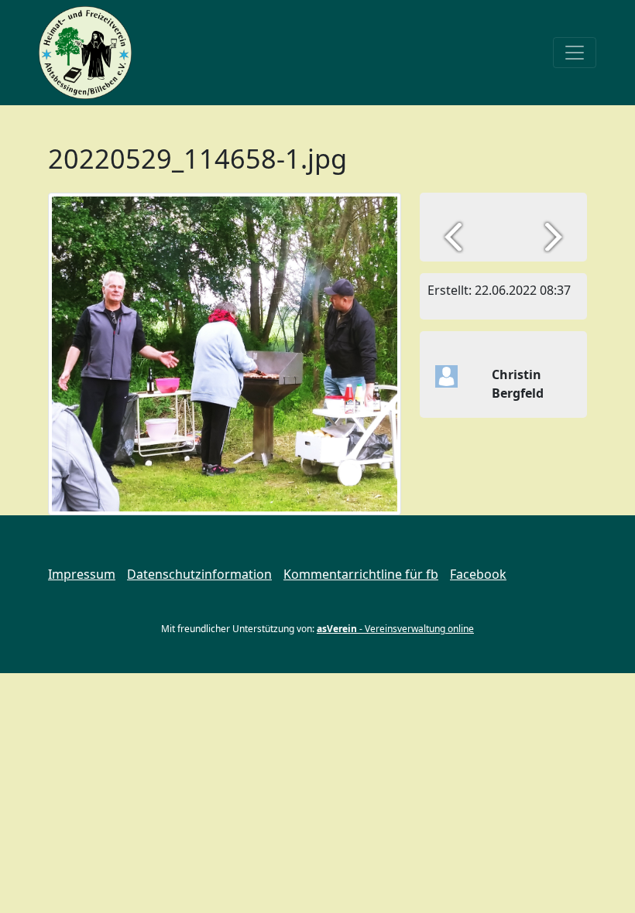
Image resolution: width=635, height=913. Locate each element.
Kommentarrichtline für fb (360, 574)
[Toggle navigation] (574, 52)
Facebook (478, 574)
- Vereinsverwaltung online (395, 628)
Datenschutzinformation (199, 574)
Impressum (81, 574)
